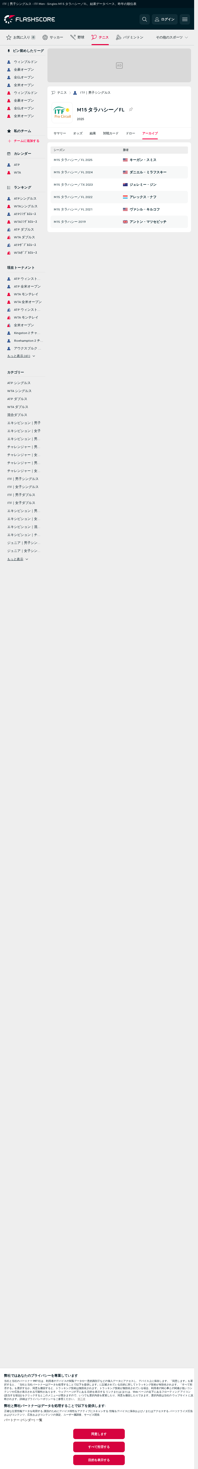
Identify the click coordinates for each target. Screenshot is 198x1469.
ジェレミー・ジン (143, 185)
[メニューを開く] (185, 19)
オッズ (77, 133)
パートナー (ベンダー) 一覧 (23, 1420)
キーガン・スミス (143, 160)
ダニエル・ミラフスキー (148, 172)
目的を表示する (99, 1460)
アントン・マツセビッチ (148, 222)
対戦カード (111, 133)
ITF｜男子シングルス (95, 92)
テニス (62, 92)
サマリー (60, 133)
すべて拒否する (99, 1447)
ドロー (130, 133)
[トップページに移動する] (39, 19)
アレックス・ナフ (143, 197)
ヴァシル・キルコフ (145, 209)
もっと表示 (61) (18, 356)
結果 (93, 133)
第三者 (81, 1399)
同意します (99, 1434)
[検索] (144, 19)
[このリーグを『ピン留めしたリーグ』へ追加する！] (131, 109)
